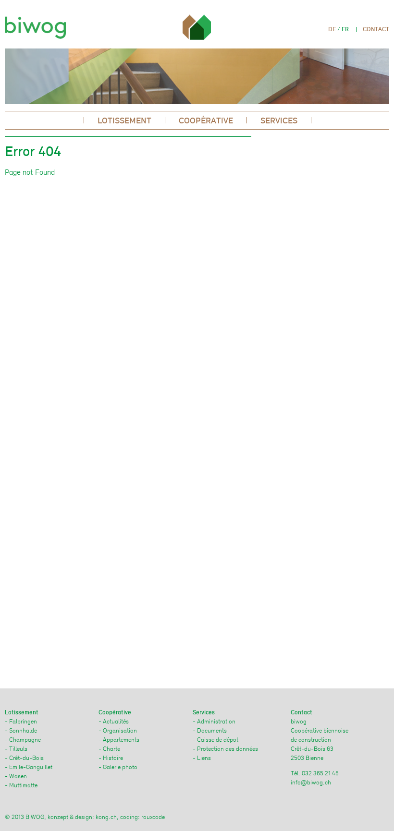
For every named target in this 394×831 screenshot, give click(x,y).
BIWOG (38, 25)
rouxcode (153, 816)
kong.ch (106, 816)
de (332, 29)
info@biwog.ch (311, 782)
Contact (376, 29)
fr (345, 29)
